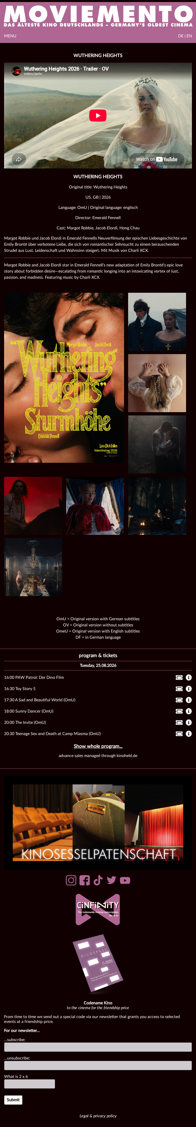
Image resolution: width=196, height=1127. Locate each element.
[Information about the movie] (189, 678)
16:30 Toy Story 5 (19, 689)
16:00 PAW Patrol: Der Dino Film (34, 677)
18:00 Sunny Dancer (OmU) (28, 711)
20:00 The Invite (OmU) (25, 722)
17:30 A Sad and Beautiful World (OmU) (39, 700)
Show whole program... (98, 746)
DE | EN (185, 36)
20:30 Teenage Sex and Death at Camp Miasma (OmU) (52, 734)
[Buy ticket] (178, 679)
